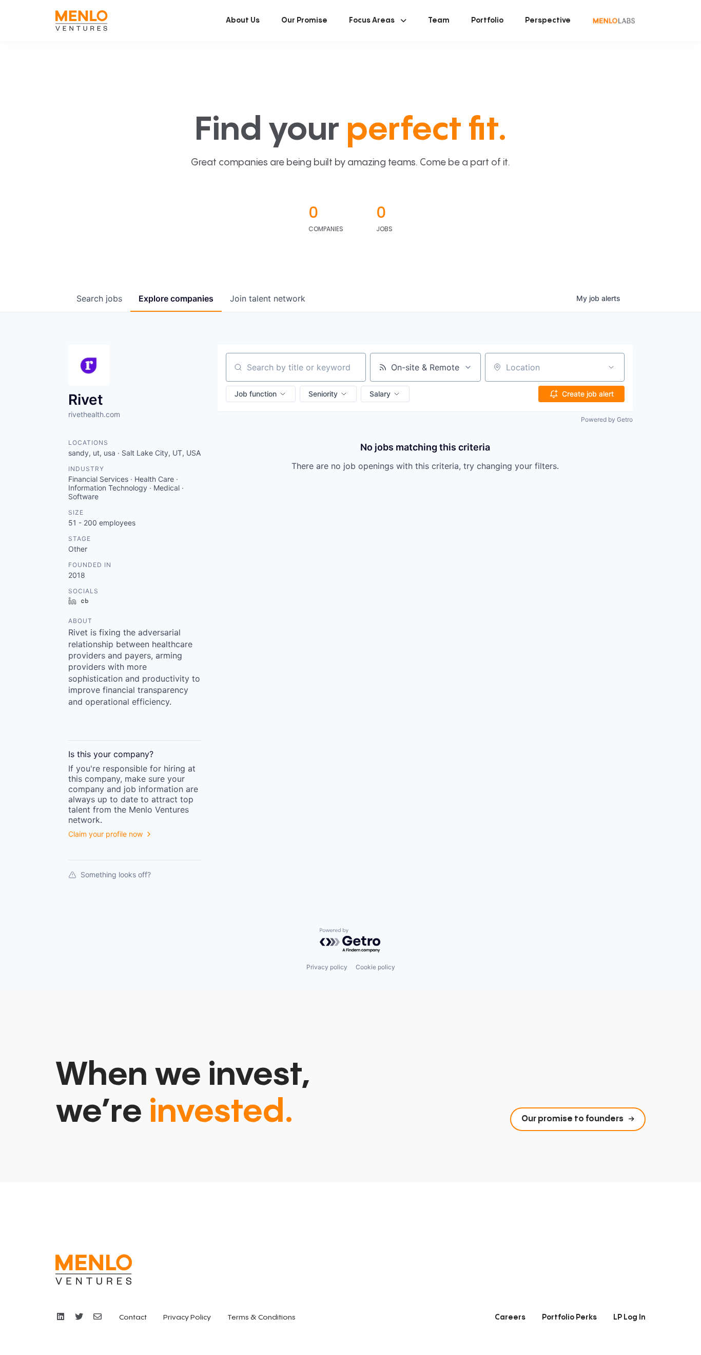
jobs (99, 298)
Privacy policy (326, 967)
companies (176, 298)
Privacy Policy (187, 1317)
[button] (378, 20)
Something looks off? (116, 874)
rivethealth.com (94, 414)
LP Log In (629, 1317)
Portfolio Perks (569, 1317)
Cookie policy (375, 967)
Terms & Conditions (261, 1317)
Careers (510, 1317)
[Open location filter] (611, 367)
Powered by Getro (607, 419)
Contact (133, 1317)
